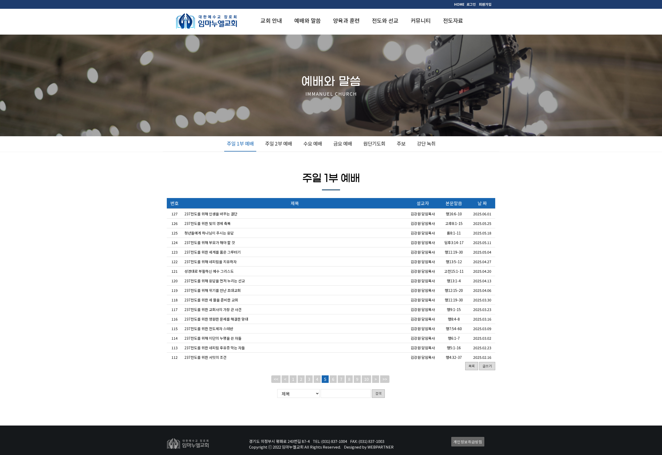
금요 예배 (342, 143)
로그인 (471, 4)
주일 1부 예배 (240, 143)
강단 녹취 (426, 143)
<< (276, 379)
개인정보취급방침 (467, 441)
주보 (401, 143)
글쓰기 (487, 365)
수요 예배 (312, 143)
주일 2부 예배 (278, 143)
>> (384, 379)
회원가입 (485, 4)
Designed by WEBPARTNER (369, 447)
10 (366, 379)
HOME (459, 4)
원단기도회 (374, 143)
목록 (472, 365)
